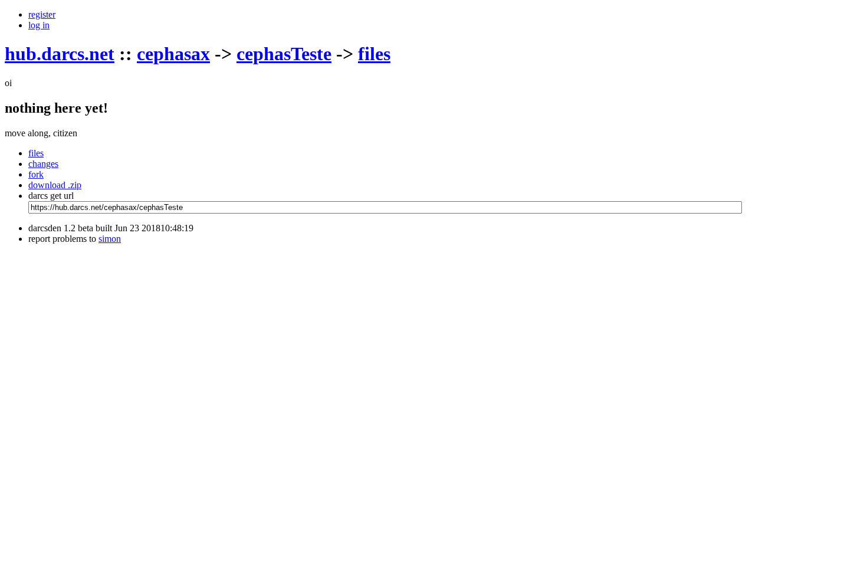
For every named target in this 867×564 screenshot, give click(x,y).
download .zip (54, 185)
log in (39, 25)
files (374, 53)
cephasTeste (284, 53)
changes (43, 164)
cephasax (173, 53)
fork (36, 174)
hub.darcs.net (59, 53)
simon (109, 239)
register (41, 14)
